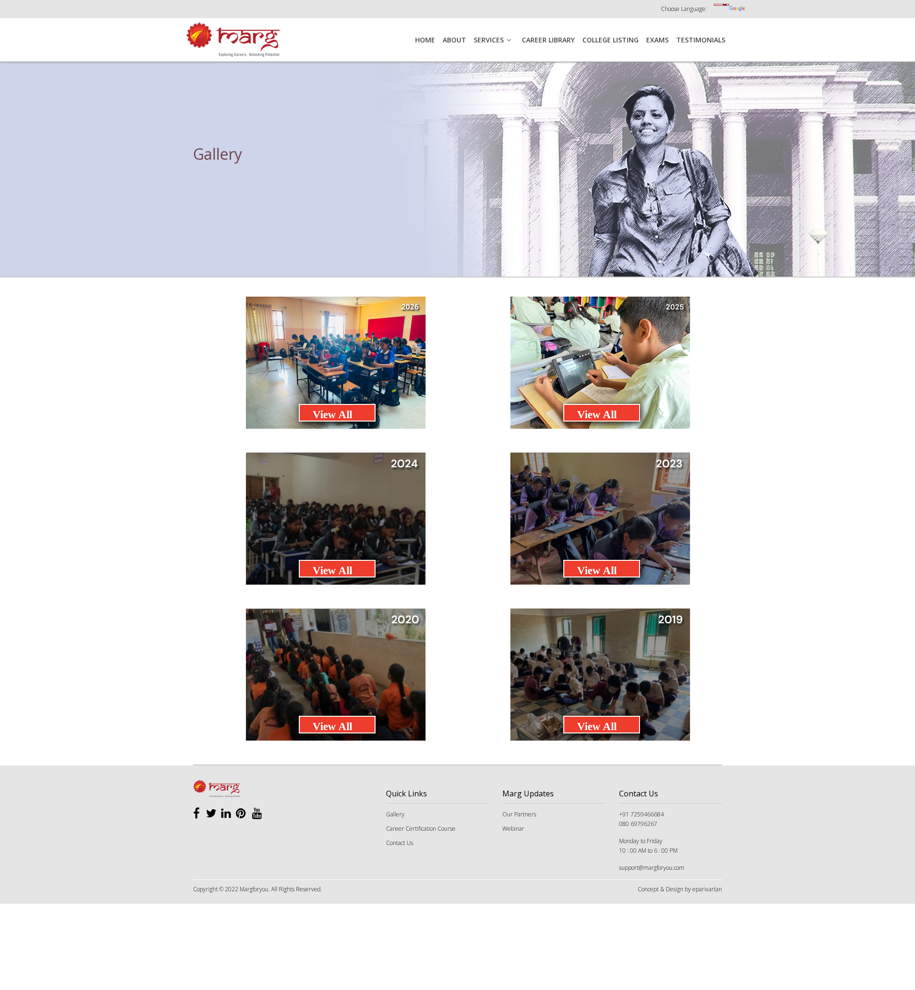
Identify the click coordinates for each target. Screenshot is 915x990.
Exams (657, 39)
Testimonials (700, 39)
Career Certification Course (421, 829)
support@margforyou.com (651, 868)
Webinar (513, 829)
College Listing (610, 39)
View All (332, 415)
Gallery (395, 814)
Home (425, 39)
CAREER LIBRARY (548, 39)
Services (489, 39)
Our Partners (519, 814)
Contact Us (399, 843)
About (454, 39)
